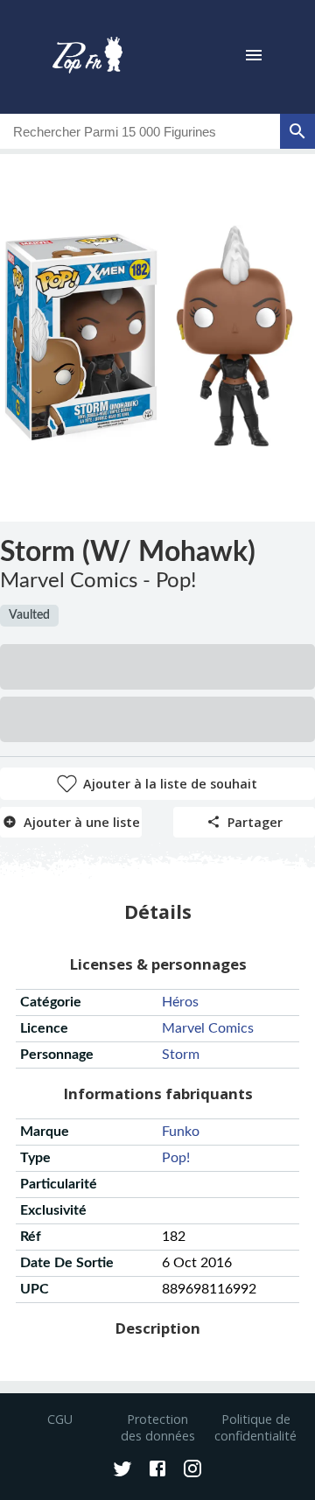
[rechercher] (297, 131)
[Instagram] (192, 1470)
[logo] (87, 57)
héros (180, 1002)
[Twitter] (122, 1470)
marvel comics (208, 1028)
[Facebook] (157, 1470)
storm (181, 1055)
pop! (176, 1158)
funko (181, 1132)
